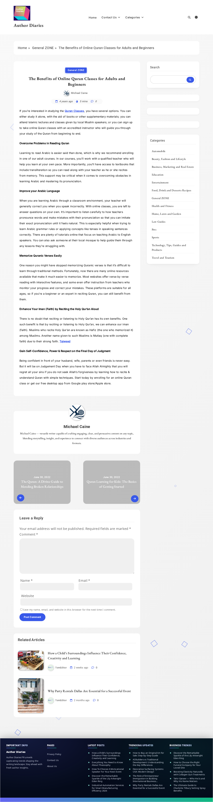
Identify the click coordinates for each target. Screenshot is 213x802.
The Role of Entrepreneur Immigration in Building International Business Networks (146, 778)
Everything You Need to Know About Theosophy (107, 763)
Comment (28, 534)
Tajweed (65, 341)
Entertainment (160, 182)
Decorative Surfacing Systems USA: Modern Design (148, 770)
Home (93, 17)
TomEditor (61, 667)
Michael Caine (79, 93)
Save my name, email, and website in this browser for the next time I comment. (69, 609)
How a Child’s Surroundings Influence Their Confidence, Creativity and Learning (106, 755)
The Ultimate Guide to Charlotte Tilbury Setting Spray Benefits (190, 788)
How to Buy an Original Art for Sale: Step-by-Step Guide (148, 754)
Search (155, 67)
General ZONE (76, 70)
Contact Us (109, 17)
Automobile (159, 151)
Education (158, 174)
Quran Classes (74, 111)
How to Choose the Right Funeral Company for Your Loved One (187, 765)
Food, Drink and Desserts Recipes (171, 190)
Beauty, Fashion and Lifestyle (169, 159)
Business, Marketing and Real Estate (173, 167)
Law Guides (159, 221)
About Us (52, 766)
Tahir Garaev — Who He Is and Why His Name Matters (189, 780)
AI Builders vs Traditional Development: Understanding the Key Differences (148, 762)
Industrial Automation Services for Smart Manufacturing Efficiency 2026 (108, 788)
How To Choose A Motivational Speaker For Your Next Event (108, 770)
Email (84, 580)
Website (27, 596)
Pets (154, 229)
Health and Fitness (163, 206)
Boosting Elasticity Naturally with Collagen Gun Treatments (189, 773)
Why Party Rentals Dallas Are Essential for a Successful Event (89, 691)
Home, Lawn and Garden (166, 214)
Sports (155, 237)
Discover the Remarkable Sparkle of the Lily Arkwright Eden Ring (106, 778)
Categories (132, 17)
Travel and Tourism (163, 257)
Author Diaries (28, 25)
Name (26, 580)
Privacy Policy (54, 754)
